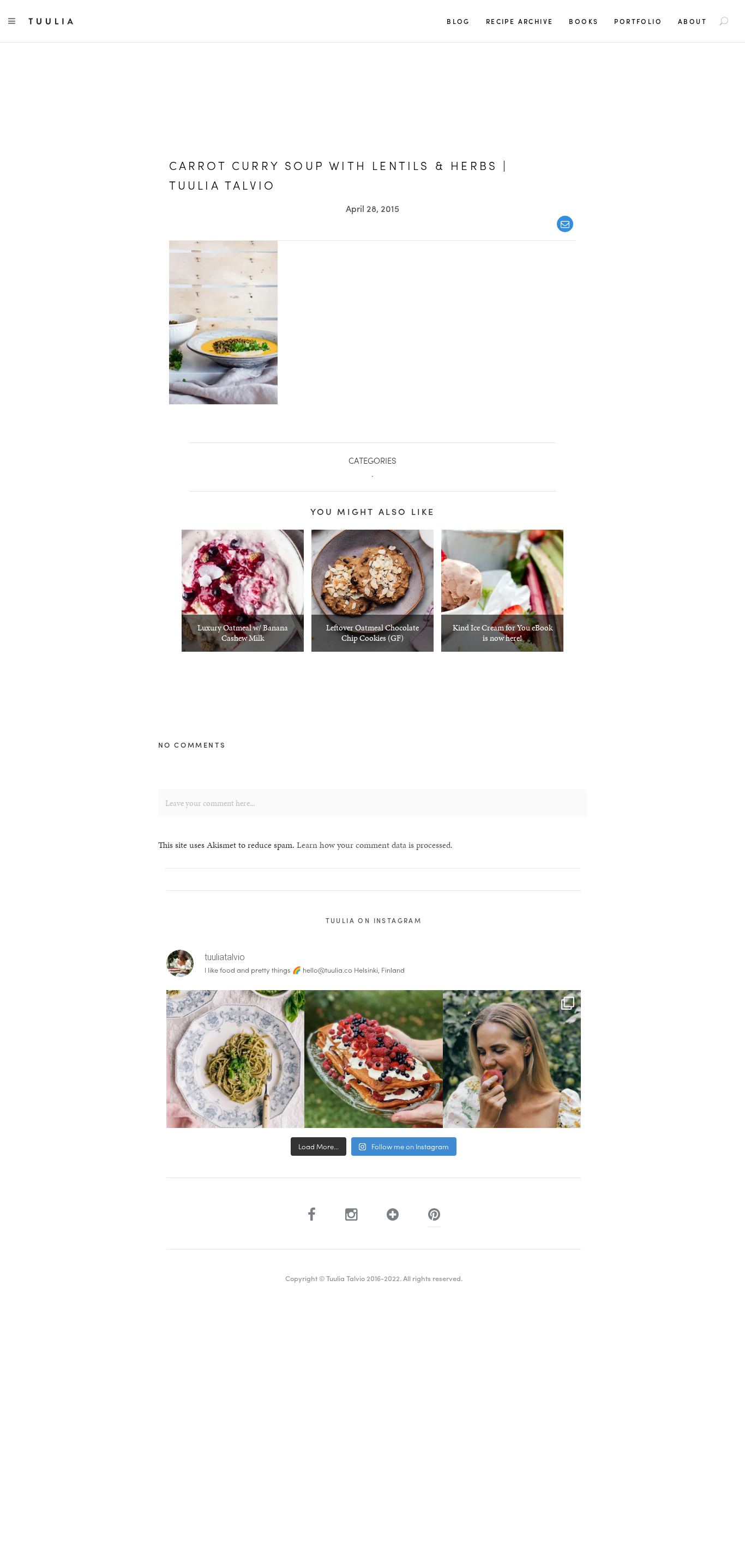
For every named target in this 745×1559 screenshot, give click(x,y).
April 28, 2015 (372, 208)
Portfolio (638, 21)
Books (583, 21)
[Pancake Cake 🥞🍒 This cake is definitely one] (373, 1059)
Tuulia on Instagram (374, 920)
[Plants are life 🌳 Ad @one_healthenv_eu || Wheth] (512, 1059)
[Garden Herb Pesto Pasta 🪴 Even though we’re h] (235, 1059)
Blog (458, 21)
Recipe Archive (520, 21)
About (692, 21)
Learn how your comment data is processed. (375, 845)
